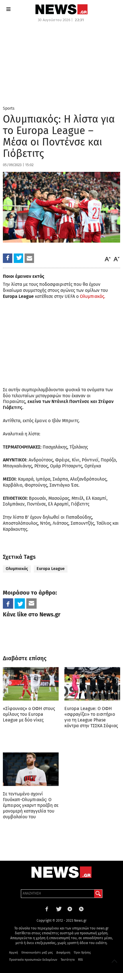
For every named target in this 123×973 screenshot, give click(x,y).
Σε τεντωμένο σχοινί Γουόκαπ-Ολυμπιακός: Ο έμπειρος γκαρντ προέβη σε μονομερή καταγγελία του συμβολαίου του (30, 805)
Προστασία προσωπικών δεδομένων (33, 960)
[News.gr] (61, 9)
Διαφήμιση (63, 952)
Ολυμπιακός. (92, 296)
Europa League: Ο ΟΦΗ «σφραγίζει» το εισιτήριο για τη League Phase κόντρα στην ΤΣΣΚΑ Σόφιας (91, 717)
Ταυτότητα (68, 960)
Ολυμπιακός (17, 568)
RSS (80, 960)
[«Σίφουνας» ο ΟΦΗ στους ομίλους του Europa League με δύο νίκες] (31, 684)
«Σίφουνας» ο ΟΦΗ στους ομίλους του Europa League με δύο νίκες (29, 714)
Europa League (51, 568)
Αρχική (13, 952)
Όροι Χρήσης (82, 952)
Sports (9, 108)
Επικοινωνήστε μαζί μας (37, 952)
